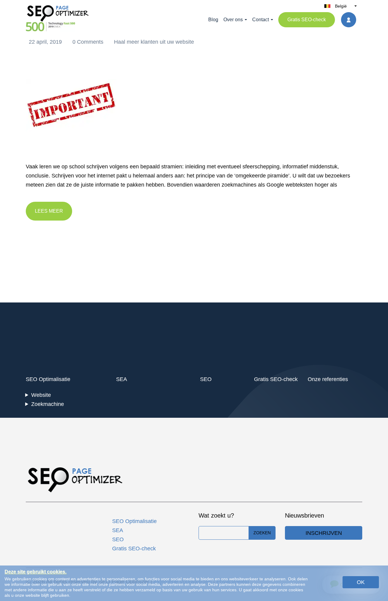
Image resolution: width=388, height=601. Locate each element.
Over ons (233, 19)
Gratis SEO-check (306, 19)
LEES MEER (49, 211)
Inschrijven (324, 533)
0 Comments (88, 42)
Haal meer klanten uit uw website (154, 42)
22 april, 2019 (46, 42)
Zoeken (262, 532)
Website (41, 395)
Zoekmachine (47, 404)
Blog (213, 19)
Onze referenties (328, 379)
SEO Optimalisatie (48, 379)
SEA (121, 379)
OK (361, 582)
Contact (260, 19)
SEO (206, 379)
